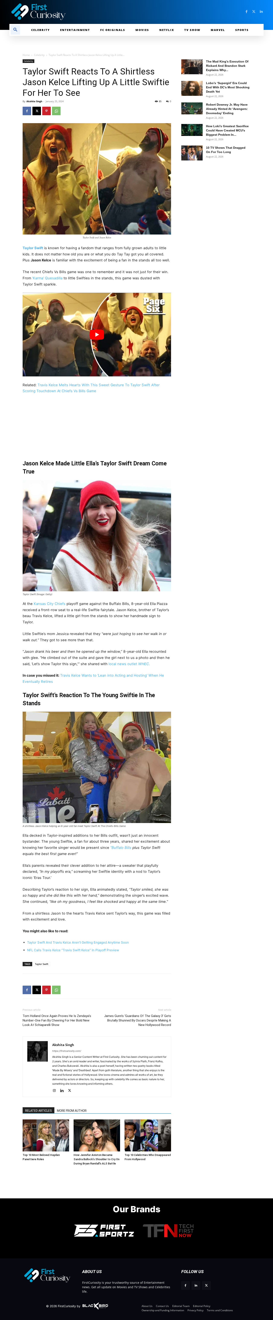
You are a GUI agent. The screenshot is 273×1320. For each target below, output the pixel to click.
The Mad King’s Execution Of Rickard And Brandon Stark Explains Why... (227, 66)
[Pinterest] (46, 111)
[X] (36, 111)
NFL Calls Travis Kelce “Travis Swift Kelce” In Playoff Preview (73, 950)
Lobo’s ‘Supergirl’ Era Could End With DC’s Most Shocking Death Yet (228, 87)
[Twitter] (253, 11)
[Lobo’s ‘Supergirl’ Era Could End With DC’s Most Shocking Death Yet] (192, 88)
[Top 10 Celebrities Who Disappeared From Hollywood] (148, 1135)
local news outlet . (128, 664)
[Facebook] (246, 11)
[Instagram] (55, 1090)
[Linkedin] (261, 11)
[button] (15, 30)
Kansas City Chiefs (50, 604)
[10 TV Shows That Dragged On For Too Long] (192, 153)
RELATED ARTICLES (38, 1110)
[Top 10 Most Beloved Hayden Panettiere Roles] (46, 1135)
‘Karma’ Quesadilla (47, 278)
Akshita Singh (34, 101)
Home (26, 55)
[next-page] (34, 1126)
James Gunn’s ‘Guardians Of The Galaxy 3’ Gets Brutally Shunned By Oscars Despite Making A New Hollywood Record (137, 1020)
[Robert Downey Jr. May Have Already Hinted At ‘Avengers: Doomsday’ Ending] (192, 108)
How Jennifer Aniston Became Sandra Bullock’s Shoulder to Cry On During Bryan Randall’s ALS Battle (96, 1159)
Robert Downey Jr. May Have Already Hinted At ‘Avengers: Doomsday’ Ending (227, 109)
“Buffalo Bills (120, 847)
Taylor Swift (33, 248)
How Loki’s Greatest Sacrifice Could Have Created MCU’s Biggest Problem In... (227, 130)
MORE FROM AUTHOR (72, 1110)
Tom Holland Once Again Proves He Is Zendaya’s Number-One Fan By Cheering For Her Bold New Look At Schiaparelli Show (57, 1020)
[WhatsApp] (56, 111)
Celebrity (39, 55)
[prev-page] (27, 1126)
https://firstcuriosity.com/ (66, 1050)
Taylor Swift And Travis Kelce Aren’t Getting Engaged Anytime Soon (78, 942)
